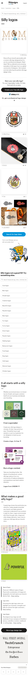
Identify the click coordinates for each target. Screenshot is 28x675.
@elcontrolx (5, 552)
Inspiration (8, 8)
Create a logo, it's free (11, 441)
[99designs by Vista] (13, 3)
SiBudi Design (6, 134)
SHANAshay (24, 55)
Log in (25, 3)
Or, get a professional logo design (14, 98)
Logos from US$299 (11, 486)
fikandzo (5, 165)
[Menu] (2, 3)
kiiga (4, 196)
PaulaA (4, 581)
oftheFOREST (6, 227)
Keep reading (15, 596)
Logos (14, 8)
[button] (26, 664)
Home (3, 8)
